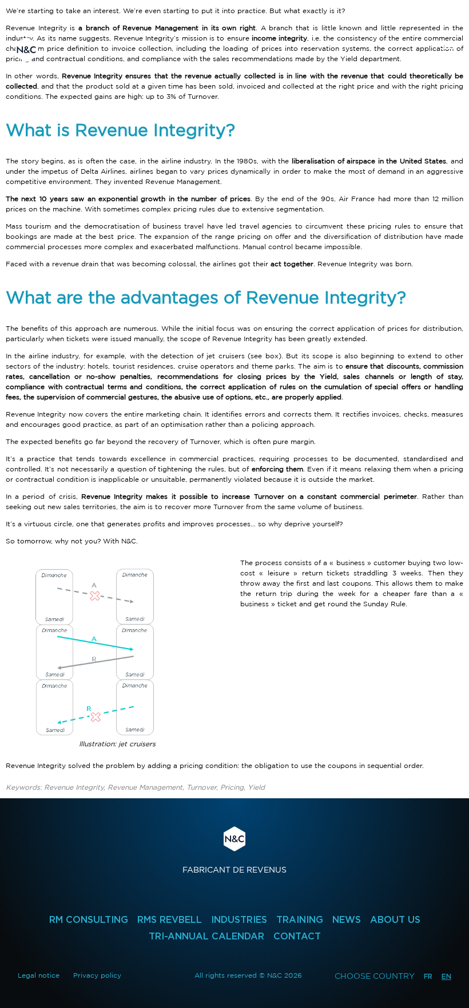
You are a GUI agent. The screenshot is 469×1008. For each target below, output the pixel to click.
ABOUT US (395, 919)
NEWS (346, 919)
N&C (26, 49)
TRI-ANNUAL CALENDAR (206, 936)
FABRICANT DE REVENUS (234, 850)
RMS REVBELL (169, 919)
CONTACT (297, 936)
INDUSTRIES (239, 919)
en (446, 976)
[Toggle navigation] (447, 49)
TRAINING (299, 919)
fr (428, 976)
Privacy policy (97, 975)
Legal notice (38, 975)
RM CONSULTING (88, 919)
